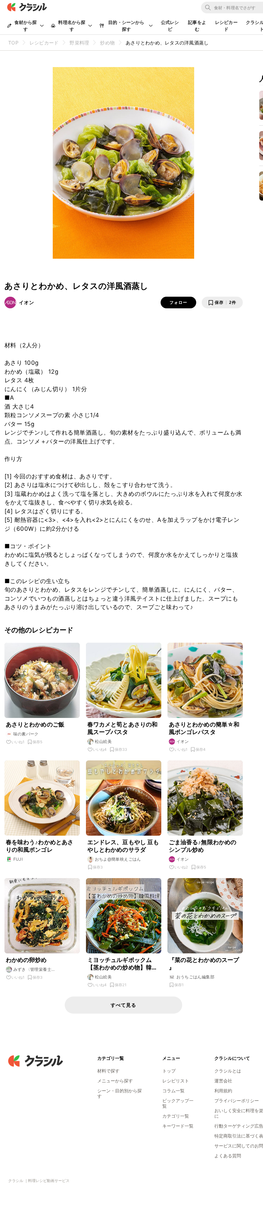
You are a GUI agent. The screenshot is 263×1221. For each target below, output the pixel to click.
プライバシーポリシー (236, 1100)
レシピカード (226, 26)
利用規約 (223, 1090)
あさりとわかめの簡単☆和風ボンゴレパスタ (204, 728)
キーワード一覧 (177, 1126)
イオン (26, 302)
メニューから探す (115, 1080)
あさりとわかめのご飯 (35, 724)
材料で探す (108, 1071)
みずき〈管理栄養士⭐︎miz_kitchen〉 (32, 969)
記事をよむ (197, 26)
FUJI (18, 859)
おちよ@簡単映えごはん (118, 859)
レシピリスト (175, 1080)
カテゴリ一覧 (175, 1116)
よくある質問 (227, 1155)
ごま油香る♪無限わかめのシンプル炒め (203, 846)
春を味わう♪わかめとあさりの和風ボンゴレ (40, 846)
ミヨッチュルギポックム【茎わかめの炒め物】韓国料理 (122, 963)
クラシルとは (227, 1071)
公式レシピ (170, 26)
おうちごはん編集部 (195, 976)
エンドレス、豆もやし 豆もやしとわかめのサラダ (123, 846)
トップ (169, 1071)
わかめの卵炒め (26, 959)
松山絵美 (103, 741)
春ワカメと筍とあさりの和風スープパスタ (122, 728)
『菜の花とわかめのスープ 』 (204, 963)
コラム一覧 (173, 1090)
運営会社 (223, 1080)
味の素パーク (26, 733)
